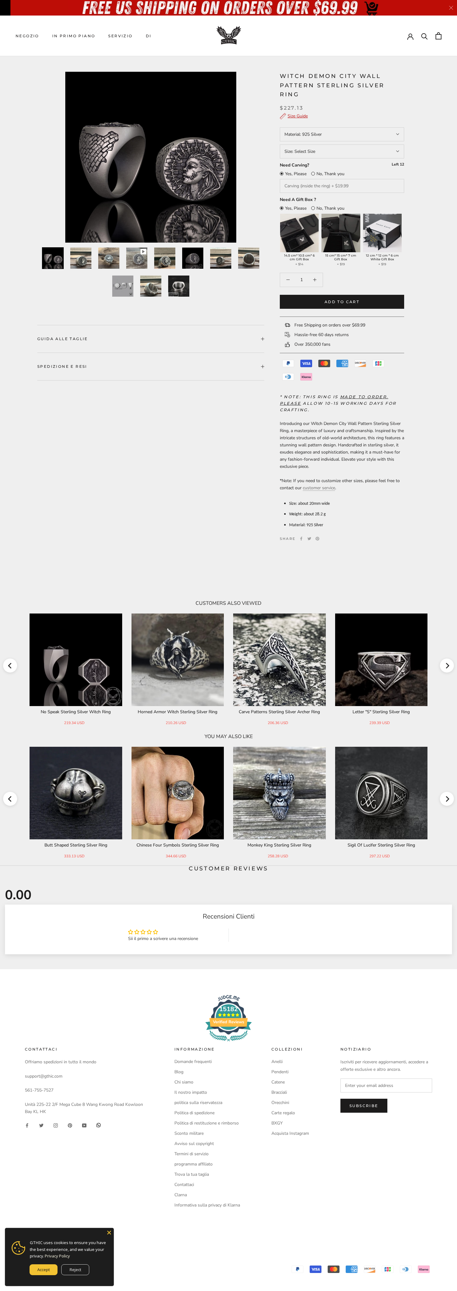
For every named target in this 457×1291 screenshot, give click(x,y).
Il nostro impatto (190, 1092)
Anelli (277, 1062)
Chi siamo (183, 1082)
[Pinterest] (317, 539)
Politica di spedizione (194, 1113)
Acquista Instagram (290, 1133)
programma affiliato (193, 1164)
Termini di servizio (191, 1154)
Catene (278, 1082)
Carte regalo (283, 1113)
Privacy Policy (57, 1256)
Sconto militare (189, 1133)
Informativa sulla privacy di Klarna (207, 1205)
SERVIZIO (120, 36)
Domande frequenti (193, 1062)
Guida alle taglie (62, 338)
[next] (447, 666)
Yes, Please (296, 174)
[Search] (424, 36)
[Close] (109, 1232)
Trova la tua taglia (191, 1174)
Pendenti (280, 1072)
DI (149, 36)
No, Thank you (330, 174)
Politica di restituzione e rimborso (206, 1123)
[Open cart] (438, 35)
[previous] (10, 666)
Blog (178, 1072)
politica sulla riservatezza (198, 1103)
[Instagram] (55, 1125)
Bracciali (279, 1092)
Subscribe (363, 1105)
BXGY (277, 1123)
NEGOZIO (27, 36)
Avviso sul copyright (194, 1144)
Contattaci (184, 1185)
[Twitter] (309, 539)
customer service (319, 488)
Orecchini (280, 1103)
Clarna (180, 1195)
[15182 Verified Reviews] (228, 1043)
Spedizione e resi (62, 366)
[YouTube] (84, 1125)
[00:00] (150, 157)
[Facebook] (301, 539)
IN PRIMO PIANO (73, 36)
